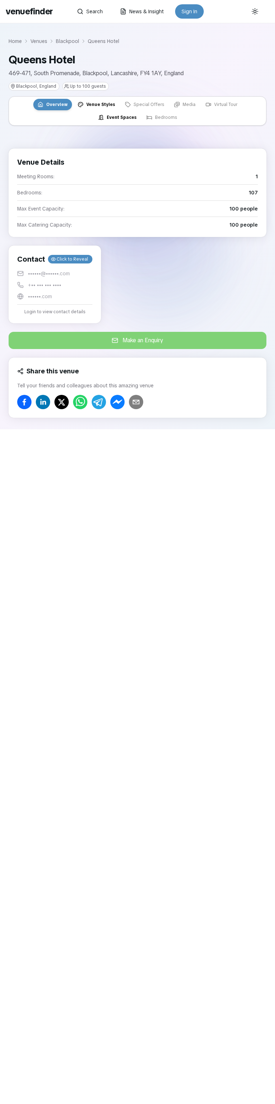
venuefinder (29, 11)
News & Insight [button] (146, 11)
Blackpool (67, 41)
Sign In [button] (189, 11)
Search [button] (94, 11)
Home (15, 41)
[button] (55, 284)
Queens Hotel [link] (103, 41)
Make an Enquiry (142, 340)
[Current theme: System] (255, 11)
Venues (38, 41)
